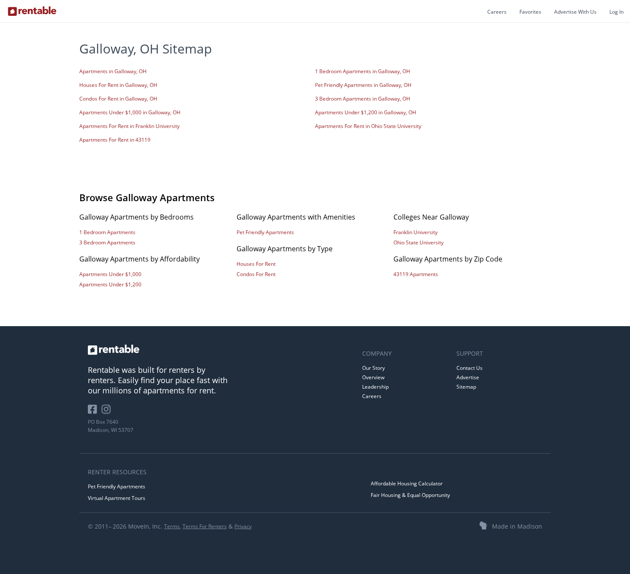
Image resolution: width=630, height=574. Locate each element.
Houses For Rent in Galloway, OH (118, 85)
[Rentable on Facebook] (95, 412)
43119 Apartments (415, 274)
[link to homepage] (221, 349)
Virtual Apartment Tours (116, 498)
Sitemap (466, 386)
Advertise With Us (575, 11)
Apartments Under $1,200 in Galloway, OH (365, 112)
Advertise (467, 377)
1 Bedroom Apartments (107, 232)
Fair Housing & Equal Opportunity (410, 495)
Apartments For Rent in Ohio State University (368, 126)
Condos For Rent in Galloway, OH (118, 98)
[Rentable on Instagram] (108, 412)
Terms (172, 526)
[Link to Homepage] (32, 11)
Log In (616, 11)
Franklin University (415, 232)
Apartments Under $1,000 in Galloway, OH (129, 112)
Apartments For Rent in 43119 (114, 139)
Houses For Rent (256, 264)
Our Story (373, 368)
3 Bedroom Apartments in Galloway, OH (362, 98)
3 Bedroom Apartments (107, 242)
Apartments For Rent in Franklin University (129, 126)
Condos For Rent (256, 274)
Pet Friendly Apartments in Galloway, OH (363, 85)
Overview (373, 377)
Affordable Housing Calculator (407, 483)
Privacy (243, 526)
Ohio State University (418, 242)
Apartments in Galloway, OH (113, 71)
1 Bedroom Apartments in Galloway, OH (362, 71)
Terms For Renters (205, 526)
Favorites (530, 11)
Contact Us (469, 368)
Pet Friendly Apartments (265, 232)
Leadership (375, 386)
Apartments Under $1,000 (110, 274)
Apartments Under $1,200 (110, 284)
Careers (497, 11)
